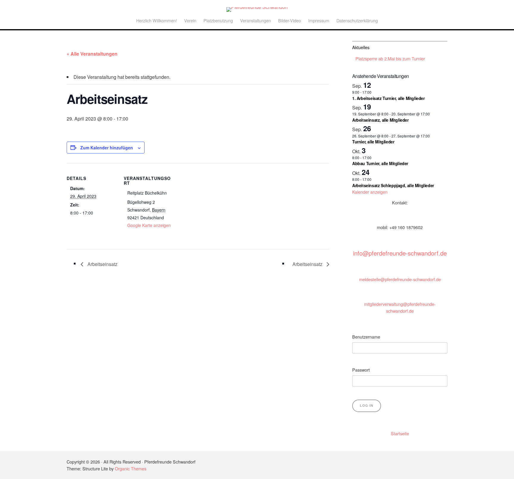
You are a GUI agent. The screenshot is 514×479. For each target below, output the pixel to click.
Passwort (361, 370)
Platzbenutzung (218, 20)
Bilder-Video (289, 20)
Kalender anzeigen (370, 192)
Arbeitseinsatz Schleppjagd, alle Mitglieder (393, 185)
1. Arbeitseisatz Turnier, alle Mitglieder (388, 98)
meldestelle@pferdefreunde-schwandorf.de (400, 279)
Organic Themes (130, 468)
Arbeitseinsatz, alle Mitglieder (380, 120)
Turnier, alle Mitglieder (373, 142)
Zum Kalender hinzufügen (106, 148)
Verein (190, 20)
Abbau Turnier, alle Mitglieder (380, 163)
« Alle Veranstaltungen (92, 53)
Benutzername (366, 337)
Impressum (318, 20)
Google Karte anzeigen (149, 225)
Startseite (400, 433)
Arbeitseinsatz (101, 264)
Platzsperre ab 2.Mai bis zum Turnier (390, 58)
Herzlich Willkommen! (156, 20)
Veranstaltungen (255, 20)
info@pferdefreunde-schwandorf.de (400, 253)
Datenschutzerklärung (357, 20)
